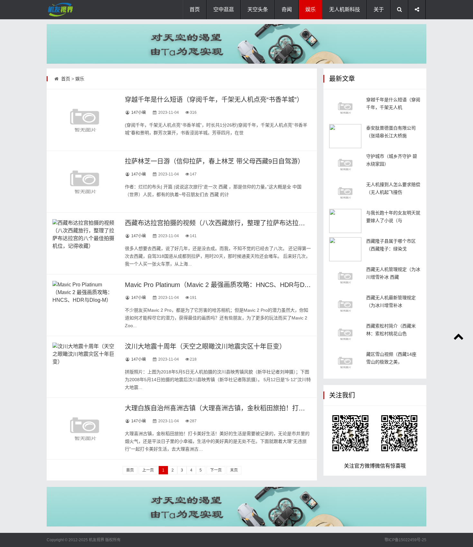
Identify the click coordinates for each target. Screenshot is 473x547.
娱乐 (310, 9)
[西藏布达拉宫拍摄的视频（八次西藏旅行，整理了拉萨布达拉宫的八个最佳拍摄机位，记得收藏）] (84, 243)
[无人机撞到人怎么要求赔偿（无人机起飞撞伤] (345, 193)
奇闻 (287, 9)
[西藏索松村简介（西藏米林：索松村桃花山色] (345, 334)
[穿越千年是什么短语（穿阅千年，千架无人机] (345, 108)
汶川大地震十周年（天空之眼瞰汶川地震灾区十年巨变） (205, 346)
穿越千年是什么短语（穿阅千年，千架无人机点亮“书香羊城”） (214, 99)
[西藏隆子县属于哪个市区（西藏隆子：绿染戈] (345, 249)
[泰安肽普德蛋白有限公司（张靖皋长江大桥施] (345, 136)
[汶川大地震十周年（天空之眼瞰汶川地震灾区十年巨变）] (84, 367)
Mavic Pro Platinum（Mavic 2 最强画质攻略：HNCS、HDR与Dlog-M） (226, 284)
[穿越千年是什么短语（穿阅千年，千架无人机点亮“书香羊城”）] (84, 120)
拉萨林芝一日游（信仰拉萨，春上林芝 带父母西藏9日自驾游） (214, 161)
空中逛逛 (223, 9)
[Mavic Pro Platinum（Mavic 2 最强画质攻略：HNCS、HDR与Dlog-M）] (84, 305)
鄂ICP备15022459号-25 (405, 540)
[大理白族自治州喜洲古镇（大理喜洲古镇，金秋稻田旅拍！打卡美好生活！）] (84, 428)
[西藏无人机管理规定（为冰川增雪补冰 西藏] (345, 277)
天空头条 (257, 9)
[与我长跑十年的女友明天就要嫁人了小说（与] (345, 221)
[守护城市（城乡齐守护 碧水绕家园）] (345, 164)
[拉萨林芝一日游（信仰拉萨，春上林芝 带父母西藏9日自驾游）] (84, 181)
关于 (379, 9)
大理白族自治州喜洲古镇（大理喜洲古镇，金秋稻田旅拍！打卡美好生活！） (234, 408)
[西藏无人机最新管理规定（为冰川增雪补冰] (345, 306)
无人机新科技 (344, 9)
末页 (234, 470)
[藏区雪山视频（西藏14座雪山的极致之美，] (345, 362)
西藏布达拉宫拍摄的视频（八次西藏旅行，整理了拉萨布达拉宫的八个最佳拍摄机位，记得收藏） (263, 223)
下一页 (216, 470)
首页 (195, 9)
